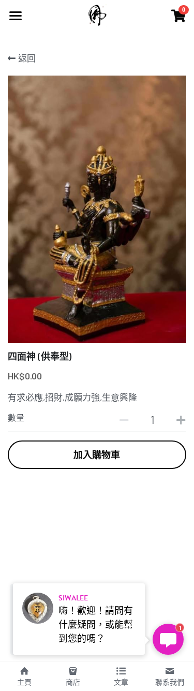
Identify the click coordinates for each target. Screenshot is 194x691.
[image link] (97, 14)
